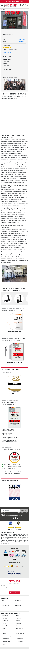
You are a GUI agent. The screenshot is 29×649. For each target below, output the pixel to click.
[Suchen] (23, 5)
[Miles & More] (14, 572)
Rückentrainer (5, 638)
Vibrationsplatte (19, 641)
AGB (3, 600)
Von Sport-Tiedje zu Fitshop (7, 532)
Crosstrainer (5, 615)
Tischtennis (4, 623)
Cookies (3, 603)
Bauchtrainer (19, 636)
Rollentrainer (18, 631)
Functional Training (6, 636)
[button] (2, 273)
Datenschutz (18, 600)
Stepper (4, 633)
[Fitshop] (11, 5)
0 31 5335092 (22, 39)
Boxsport (4, 628)
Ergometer (18, 615)
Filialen (3, 9)
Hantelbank (18, 623)
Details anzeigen (7, 52)
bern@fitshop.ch (22, 41)
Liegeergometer (19, 628)
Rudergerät (18, 618)
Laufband (4, 618)
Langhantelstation (20, 633)
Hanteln (17, 625)
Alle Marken (5, 644)
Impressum (17, 603)
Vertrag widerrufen (14, 592)
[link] (11, 518)
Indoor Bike (4, 625)
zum (5, 588)
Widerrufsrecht (18, 605)
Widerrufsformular (6, 608)
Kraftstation (5, 620)
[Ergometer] (19, 298)
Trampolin (18, 620)
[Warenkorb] (27, 5)
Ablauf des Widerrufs (19, 608)
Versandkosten (5, 605)
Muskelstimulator (6, 641)
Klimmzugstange (19, 638)
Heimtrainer (5, 631)
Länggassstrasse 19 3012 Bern (8, 35)
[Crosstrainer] (7, 298)
